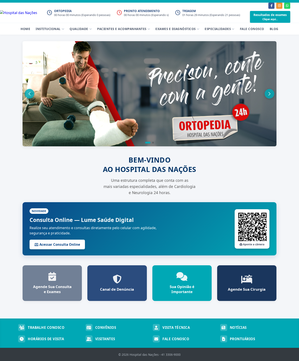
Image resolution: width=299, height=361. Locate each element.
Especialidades (218, 29)
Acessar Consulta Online (59, 244)
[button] (147, 142)
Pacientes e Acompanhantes (121, 29)
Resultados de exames (270, 17)
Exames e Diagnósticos (175, 29)
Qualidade (79, 29)
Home (25, 29)
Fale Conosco (252, 29)
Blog (274, 29)
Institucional (48, 29)
